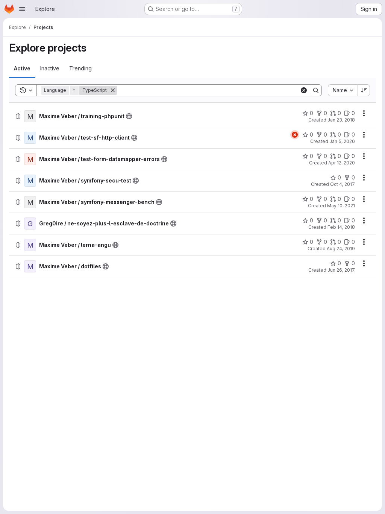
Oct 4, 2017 (342, 184)
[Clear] (303, 90)
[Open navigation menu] (22, 9)
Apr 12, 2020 (341, 163)
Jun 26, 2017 (341, 270)
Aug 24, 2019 (341, 248)
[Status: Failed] (294, 134)
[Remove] (112, 90)
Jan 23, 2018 (341, 120)
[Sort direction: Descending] (364, 90)
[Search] (316, 90)
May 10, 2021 (341, 205)
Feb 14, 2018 (341, 227)
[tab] (22, 68)
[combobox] (343, 90)
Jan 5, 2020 (342, 141)
